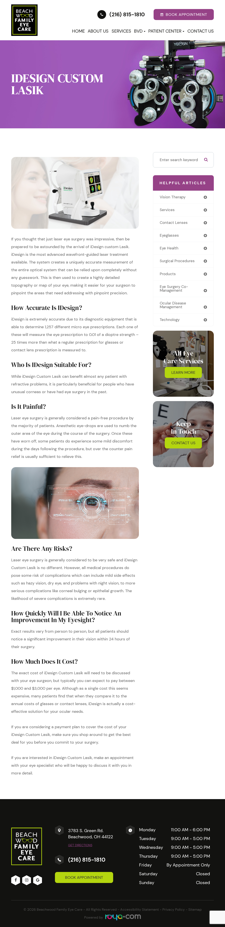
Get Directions (80, 845)
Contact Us (200, 31)
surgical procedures (177, 260)
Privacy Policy (173, 909)
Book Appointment (84, 877)
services (167, 209)
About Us (98, 31)
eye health (169, 248)
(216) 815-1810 (86, 859)
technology (170, 319)
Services (121, 31)
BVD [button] (138, 31)
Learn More (183, 372)
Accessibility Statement (139, 909)
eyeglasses (169, 235)
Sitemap (195, 909)
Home (78, 31)
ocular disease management (173, 305)
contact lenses (174, 222)
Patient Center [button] (164, 31)
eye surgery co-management (174, 288)
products (168, 273)
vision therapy (172, 197)
